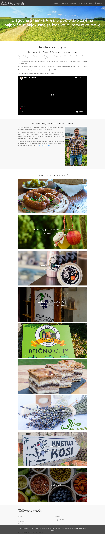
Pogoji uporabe (81, 528)
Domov (56, 3)
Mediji (91, 3)
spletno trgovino (44, 58)
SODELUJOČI (21, 519)
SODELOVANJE (22, 523)
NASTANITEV (21, 521)
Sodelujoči (64, 3)
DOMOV (20, 516)
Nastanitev (73, 3)
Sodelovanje (83, 3)
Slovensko (99, 3)
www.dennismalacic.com (42, 145)
